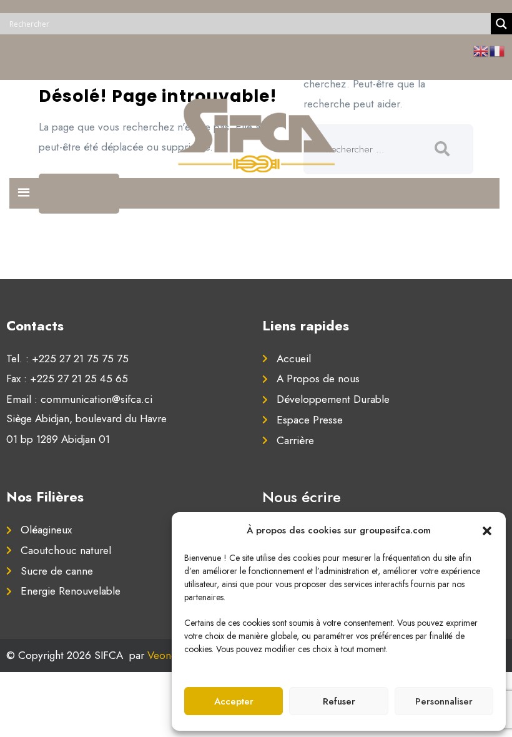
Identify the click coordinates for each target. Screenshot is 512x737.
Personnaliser (444, 701)
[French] (498, 50)
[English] (481, 50)
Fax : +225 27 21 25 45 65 (67, 378)
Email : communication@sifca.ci (79, 399)
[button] (487, 530)
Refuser (339, 701)
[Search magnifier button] (501, 23)
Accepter (234, 701)
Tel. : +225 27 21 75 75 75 (67, 358)
